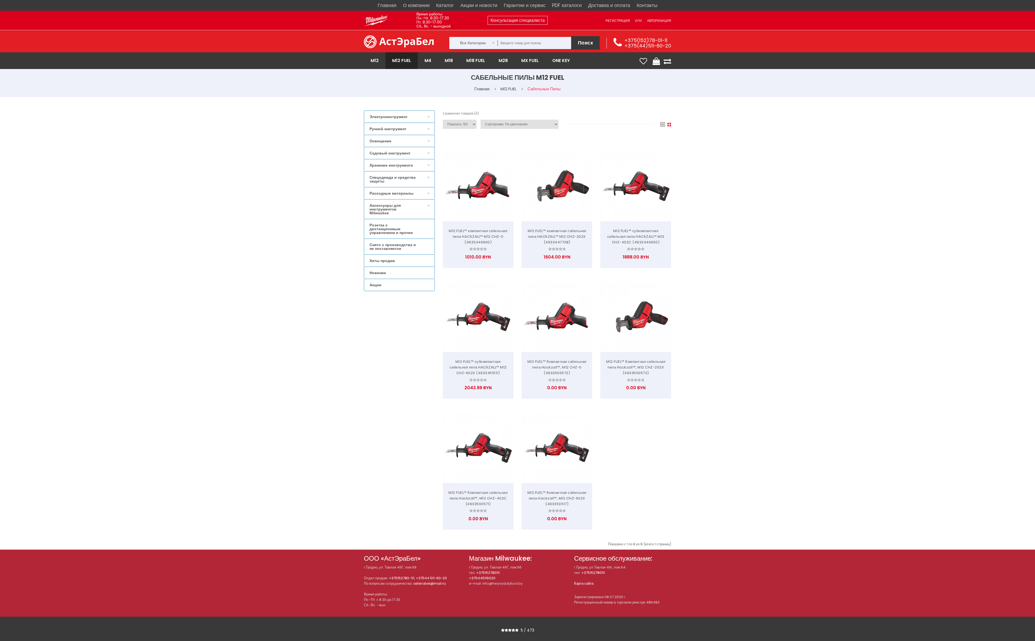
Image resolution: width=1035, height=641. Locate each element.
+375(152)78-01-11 (645, 40)
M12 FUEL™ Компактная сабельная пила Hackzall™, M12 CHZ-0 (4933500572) (556, 367)
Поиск (585, 42)
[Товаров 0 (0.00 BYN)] (657, 61)
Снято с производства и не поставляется (393, 247)
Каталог (445, 5)
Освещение (380, 141)
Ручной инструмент (388, 129)
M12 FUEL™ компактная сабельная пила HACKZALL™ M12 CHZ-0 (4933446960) (478, 236)
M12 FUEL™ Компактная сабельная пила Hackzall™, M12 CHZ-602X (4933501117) (556, 498)
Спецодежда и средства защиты (393, 179)
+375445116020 (482, 578)
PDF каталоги (567, 5)
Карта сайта (584, 583)
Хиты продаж (382, 261)
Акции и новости (478, 5)
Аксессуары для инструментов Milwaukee (385, 209)
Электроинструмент (389, 117)
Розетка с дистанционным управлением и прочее (391, 229)
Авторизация (659, 20)
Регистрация (618, 20)
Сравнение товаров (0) (461, 113)
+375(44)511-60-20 (647, 45)
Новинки (378, 273)
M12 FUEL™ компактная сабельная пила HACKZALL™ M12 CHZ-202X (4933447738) (557, 236)
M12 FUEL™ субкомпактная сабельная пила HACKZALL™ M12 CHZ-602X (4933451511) (478, 367)
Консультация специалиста (518, 20)
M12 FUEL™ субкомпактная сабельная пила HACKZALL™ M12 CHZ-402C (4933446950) (635, 236)
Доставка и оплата (609, 5)
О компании (416, 5)
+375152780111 (488, 572)
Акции (375, 285)
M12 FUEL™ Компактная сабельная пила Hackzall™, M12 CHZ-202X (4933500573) (635, 367)
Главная (387, 5)
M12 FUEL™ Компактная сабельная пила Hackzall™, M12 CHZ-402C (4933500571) (478, 498)
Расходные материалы (391, 193)
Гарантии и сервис (525, 5)
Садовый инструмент (390, 153)
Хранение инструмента (391, 165)
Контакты (647, 5)
